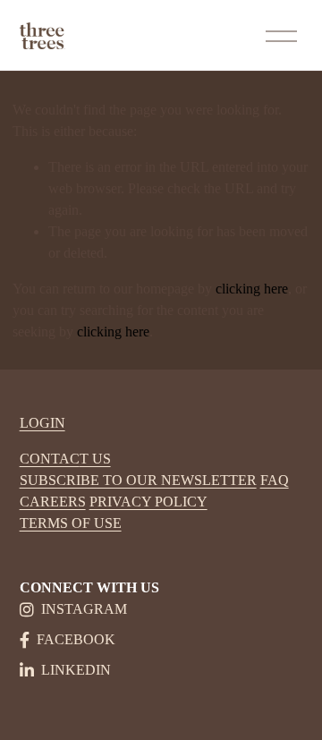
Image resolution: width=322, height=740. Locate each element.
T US (95, 458)
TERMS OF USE (71, 523)
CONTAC (50, 458)
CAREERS (53, 501)
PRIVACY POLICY (148, 501)
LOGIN (42, 422)
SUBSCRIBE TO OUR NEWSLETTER (138, 480)
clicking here (252, 288)
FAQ (274, 480)
